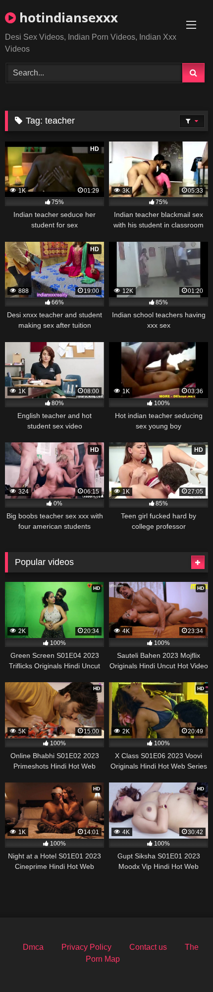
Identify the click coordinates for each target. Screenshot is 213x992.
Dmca (33, 947)
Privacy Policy (86, 947)
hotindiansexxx (67, 17)
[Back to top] (182, 962)
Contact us (148, 947)
